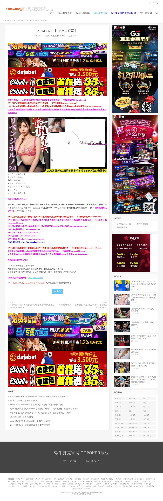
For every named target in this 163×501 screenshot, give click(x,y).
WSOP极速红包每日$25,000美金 (58, 283)
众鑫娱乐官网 (128, 479)
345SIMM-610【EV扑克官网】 (22, 417)
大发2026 (117, 486)
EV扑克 (20, 484)
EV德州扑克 (64, 486)
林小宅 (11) (119, 436)
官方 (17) (146, 423)
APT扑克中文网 (90, 486)
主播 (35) (118, 411)
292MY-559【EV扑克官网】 (57, 31)
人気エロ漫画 (39, 481)
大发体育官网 (127, 486)
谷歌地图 (88, 494)
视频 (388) (132, 398)
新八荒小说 (39, 479)
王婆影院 (63, 484)
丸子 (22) (132, 419)
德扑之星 (89, 484)
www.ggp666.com (35, 278)
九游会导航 (21, 481)
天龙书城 (48, 479)
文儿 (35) (132, 411)
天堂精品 (101, 486)
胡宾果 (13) (133, 427)
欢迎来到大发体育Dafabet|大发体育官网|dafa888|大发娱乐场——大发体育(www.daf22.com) (46, 251)
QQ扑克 (97, 481)
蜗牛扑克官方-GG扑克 (15, 9)
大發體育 (24, 486)
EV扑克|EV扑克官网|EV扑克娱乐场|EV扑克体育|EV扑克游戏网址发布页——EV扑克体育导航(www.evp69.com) (54, 106)
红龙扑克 (152, 481)
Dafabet (72, 486)
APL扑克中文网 (14, 486)
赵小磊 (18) (133, 423)
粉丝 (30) (146, 411)
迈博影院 (13, 484)
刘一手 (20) (119, 423)
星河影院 (47, 484)
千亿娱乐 (135, 481)
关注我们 (152, 3)
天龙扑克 (106, 484)
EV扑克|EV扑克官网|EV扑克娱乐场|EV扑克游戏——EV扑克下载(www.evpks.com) (42, 103)
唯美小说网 (29, 484)
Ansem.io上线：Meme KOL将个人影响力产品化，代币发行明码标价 (36, 405)
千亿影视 (143, 481)
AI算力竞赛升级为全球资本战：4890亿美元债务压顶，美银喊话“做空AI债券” (40, 413)
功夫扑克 (89, 481)
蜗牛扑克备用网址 (107, 479)
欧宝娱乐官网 (106, 481)
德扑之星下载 (79, 484)
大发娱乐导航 (77, 489)
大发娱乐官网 (138, 486)
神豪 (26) (118, 415)
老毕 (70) (118, 407)
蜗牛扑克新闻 (65, 13)
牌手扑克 (80, 486)
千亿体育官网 (148, 484)
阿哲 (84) (118, 403)
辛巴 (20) (146, 419)
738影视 (81, 481)
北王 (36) (146, 407)
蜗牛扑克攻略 (83, 13)
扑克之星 (98, 484)
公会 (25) (146, 415)
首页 (52, 13)
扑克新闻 (54, 486)
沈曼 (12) (146, 427)
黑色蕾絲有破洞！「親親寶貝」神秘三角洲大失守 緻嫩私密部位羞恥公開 (83, 306)
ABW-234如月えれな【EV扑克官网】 (24, 401)
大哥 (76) (132, 403)
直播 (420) (118, 398)
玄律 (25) (132, 415)
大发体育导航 (149, 486)
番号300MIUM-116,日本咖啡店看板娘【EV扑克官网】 (31, 425)
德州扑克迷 (29, 479)
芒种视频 (78, 479)
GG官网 (74, 481)
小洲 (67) (132, 407)
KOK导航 (11, 481)
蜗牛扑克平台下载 (36, 21)
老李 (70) (146, 403)
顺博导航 (49, 481)
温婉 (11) (132, 436)
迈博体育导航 (150, 479)
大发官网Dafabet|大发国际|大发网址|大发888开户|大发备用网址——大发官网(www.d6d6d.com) (47, 254)
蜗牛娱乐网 (95, 479)
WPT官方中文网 (136, 484)
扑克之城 (114, 484)
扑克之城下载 (124, 484)
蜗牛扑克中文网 (59, 479)
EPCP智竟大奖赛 (43, 486)
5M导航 (127, 481)
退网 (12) (118, 431)
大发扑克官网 (118, 481)
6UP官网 (118, 479)
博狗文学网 (20, 479)
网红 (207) (146, 398)
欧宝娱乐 (30, 481)
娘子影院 (55, 484)
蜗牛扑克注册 (93, 461)
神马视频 (109, 486)
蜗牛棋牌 (86, 479)
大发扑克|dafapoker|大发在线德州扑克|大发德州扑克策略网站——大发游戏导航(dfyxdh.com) (47, 100)
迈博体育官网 (139, 479)
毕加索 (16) (119, 427)
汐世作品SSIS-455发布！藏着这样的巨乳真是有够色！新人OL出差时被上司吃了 (31, 306)
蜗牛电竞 (33, 486)
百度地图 (81, 494)
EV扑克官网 (146, 13)
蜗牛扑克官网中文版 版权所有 (92, 492)
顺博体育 (58, 481)
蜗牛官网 (66, 481)
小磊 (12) (146, 431)
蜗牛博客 (69, 479)
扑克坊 (70, 484)
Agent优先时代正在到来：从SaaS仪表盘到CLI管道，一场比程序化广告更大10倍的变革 (44, 409)
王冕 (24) (118, 419)
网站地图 (75, 494)
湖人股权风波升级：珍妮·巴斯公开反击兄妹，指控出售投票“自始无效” (38, 397)
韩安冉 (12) (133, 431)
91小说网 (38, 484)
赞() (59, 291)
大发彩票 (87, 489)
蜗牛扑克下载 (100, 13)
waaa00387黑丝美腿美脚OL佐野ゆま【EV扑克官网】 (30, 421)
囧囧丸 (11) (147, 436)
